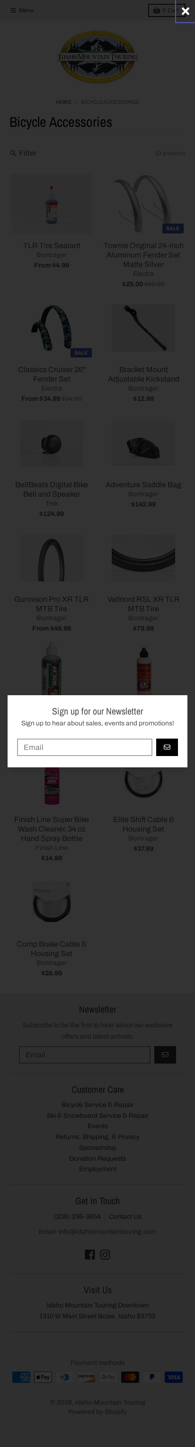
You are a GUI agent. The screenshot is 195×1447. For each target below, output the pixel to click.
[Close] (185, 11)
